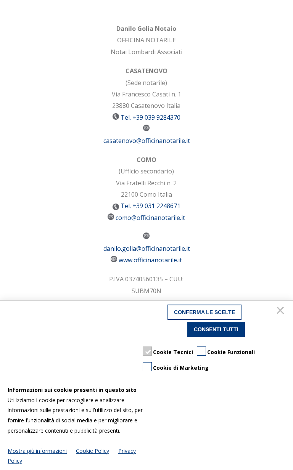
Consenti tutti (216, 329)
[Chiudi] (281, 312)
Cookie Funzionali (231, 352)
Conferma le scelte (204, 312)
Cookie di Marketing (181, 367)
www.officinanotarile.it (150, 260)
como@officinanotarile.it (150, 217)
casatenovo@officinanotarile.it (146, 140)
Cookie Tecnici (173, 352)
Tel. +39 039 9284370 (150, 117)
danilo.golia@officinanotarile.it (146, 248)
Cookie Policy (92, 450)
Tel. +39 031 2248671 (149, 206)
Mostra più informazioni (37, 450)
